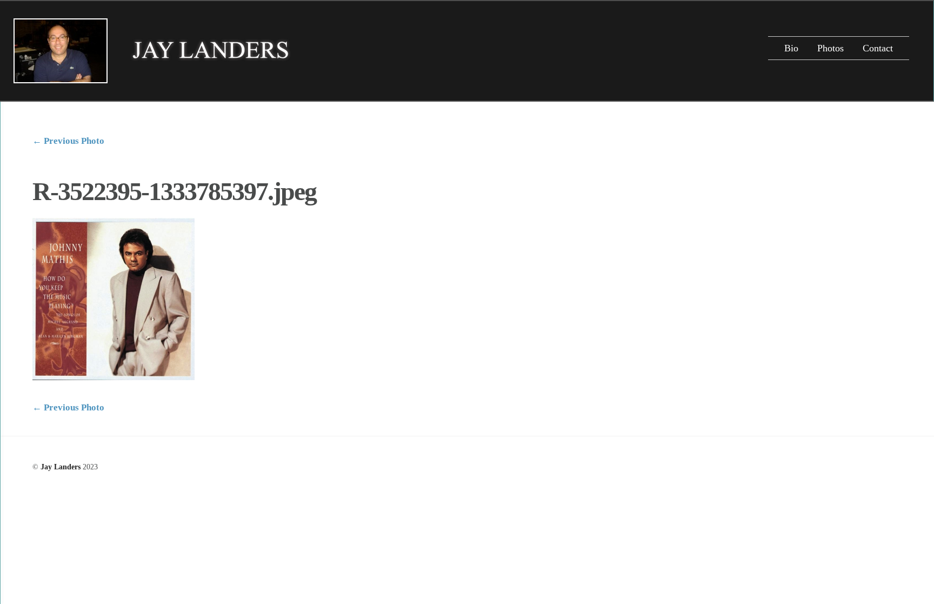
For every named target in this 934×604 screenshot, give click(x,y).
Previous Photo (68, 141)
